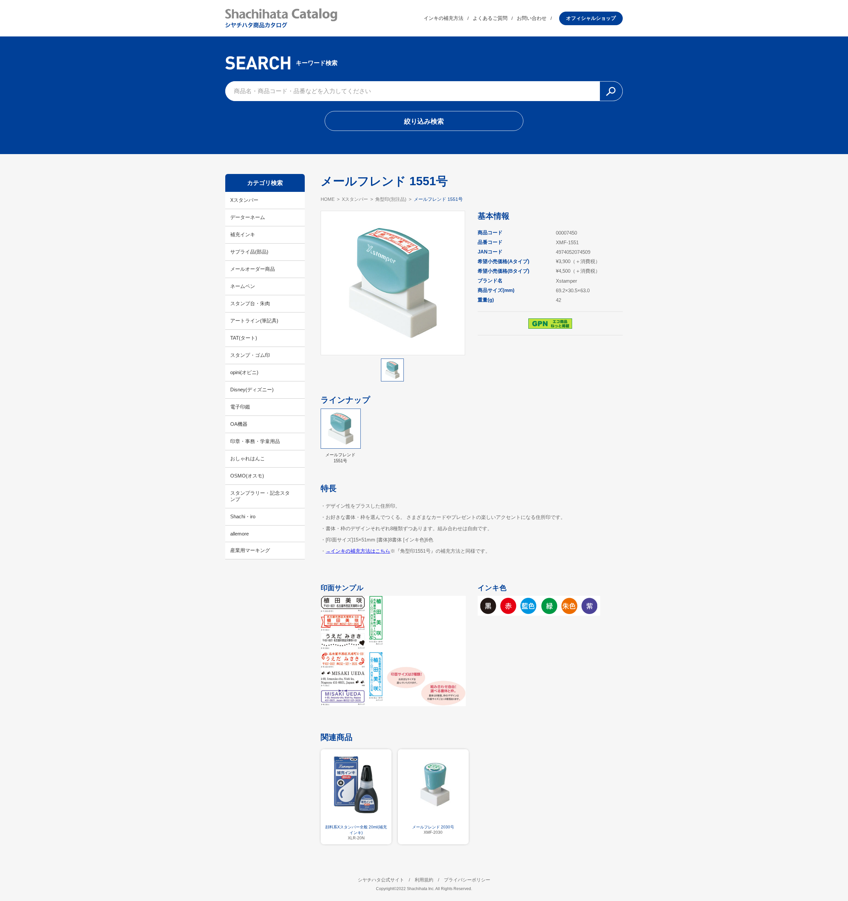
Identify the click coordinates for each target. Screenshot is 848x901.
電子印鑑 (240, 407)
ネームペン (242, 286)
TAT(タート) (243, 338)
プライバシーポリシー (467, 879)
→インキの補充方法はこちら (358, 551)
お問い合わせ (532, 18)
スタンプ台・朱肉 (250, 303)
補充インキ (242, 234)
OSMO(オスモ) (247, 476)
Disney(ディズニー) (252, 389)
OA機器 (238, 424)
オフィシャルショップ (591, 18)
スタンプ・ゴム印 (250, 355)
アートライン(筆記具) (254, 320)
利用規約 (424, 879)
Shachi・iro (242, 516)
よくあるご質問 (490, 18)
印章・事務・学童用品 (255, 441)
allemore (239, 533)
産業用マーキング (250, 550)
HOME (328, 199)
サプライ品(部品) (249, 251)
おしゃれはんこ (247, 458)
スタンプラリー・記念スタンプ (260, 496)
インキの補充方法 (443, 18)
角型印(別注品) (390, 199)
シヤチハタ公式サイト (381, 879)
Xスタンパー (244, 200)
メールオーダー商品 (252, 269)
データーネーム (247, 217)
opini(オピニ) (244, 372)
